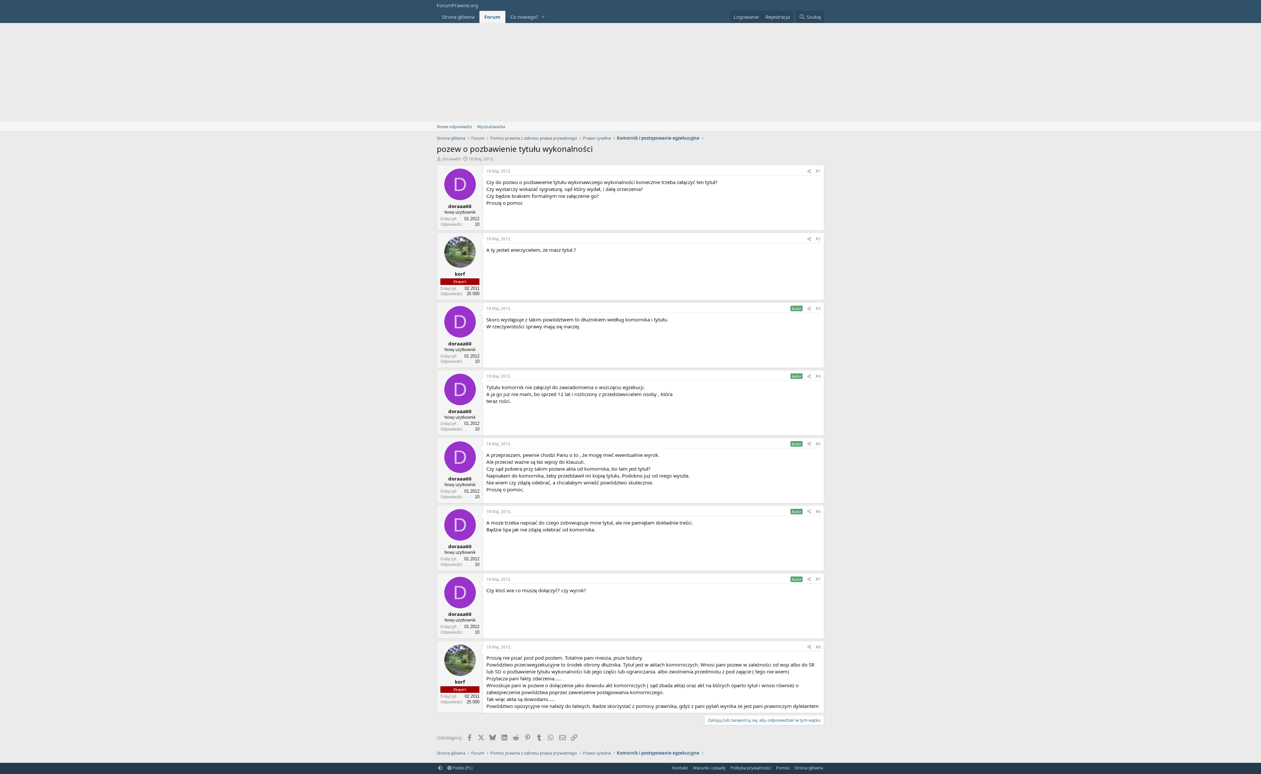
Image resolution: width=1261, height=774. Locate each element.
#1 (818, 171)
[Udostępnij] (809, 171)
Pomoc (783, 768)
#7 (818, 579)
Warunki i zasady (709, 768)
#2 (818, 239)
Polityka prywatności (750, 768)
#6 (818, 511)
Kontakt (680, 768)
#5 (818, 444)
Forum (492, 16)
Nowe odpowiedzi (454, 126)
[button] (543, 17)
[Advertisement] (630, 72)
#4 (818, 376)
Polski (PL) (462, 768)
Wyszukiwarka (491, 126)
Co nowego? (524, 16)
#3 (818, 308)
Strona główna (458, 16)
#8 (818, 647)
